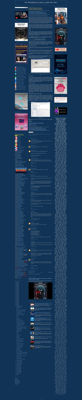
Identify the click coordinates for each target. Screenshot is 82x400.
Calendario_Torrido (57, 198)
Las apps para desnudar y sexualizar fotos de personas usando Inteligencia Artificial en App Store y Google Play (43, 303)
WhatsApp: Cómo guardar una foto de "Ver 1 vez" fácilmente (42, 307)
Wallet (63, 267)
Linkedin (57, 202)
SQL (65, 296)
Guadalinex (65, 351)
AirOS (65, 339)
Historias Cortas (20, 187)
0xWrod (64, 338)
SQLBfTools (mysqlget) (32, 124)
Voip (64, 193)
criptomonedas (61, 148)
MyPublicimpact (17, 380)
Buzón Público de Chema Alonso (21, 69)
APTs (61, 289)
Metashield (59, 209)
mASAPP (63, 278)
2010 (16, 301)
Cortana (57, 282)
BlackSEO (63, 197)
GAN (64, 225)
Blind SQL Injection (35, 134)
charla (65, 189)
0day (64, 207)
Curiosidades (63, 119)
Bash (55, 281)
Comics (60, 129)
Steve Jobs (61, 233)
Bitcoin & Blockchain (21, 233)
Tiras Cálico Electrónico (21, 216)
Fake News (56, 178)
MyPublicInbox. (60, 362)
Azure (55, 184)
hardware (59, 145)
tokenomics (56, 154)
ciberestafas (61, 174)
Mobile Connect (60, 236)
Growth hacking (59, 283)
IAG (56, 284)
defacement (60, 269)
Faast (55, 171)
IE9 (58, 232)
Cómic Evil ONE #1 (20, 220)
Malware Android (20, 240)
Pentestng (59, 326)
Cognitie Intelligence (59, 291)
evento (63, 220)
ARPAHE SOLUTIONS (20, 150)
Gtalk (58, 305)
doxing (57, 217)
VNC (58, 331)
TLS (59, 254)
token (62, 178)
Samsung (60, 260)
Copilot (60, 272)
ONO (66, 363)
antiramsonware (56, 379)
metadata (62, 162)
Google (58, 122)
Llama (55, 183)
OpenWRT (56, 366)
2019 (16, 290)
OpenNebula (65, 365)
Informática (60, 354)
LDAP (59, 178)
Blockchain (61, 142)
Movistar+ (63, 186)
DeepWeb (65, 235)
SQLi (61, 200)
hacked (60, 169)
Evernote (58, 320)
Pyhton (58, 296)
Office (57, 176)
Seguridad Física (58, 153)
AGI (65, 338)
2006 (16, 374)
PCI (58, 308)
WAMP (56, 375)
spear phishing (59, 221)
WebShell (56, 376)
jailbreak (65, 161)
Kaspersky (59, 306)
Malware (63, 125)
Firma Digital (60, 208)
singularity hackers (59, 189)
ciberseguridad (58, 121)
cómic (60, 193)
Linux (65, 128)
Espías (58, 304)
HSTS (61, 259)
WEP (60, 331)
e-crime (65, 166)
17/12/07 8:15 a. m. (34, 143)
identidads (57, 387)
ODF (63, 189)
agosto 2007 (18, 364)
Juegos (61, 152)
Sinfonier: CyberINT (20, 239)
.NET (56, 161)
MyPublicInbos (57, 362)
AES (58, 280)
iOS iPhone (56, 386)
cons (56, 159)
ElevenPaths (61, 124)
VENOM (66, 374)
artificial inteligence (57, 313)
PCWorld (45, 134)
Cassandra (64, 344)
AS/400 (60, 339)
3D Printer (63, 221)
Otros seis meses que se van (20, 313)
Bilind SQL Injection (60, 343)
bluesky (62, 379)
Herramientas (65, 146)
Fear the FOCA (18, 153)
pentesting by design (58, 389)
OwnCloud (59, 366)
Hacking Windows (20, 228)
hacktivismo (64, 194)
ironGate (60, 387)
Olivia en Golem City (21, 180)
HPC (55, 352)
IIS (59, 161)
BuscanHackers (59, 281)
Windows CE (62, 331)
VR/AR (63, 198)
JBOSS (56, 306)
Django (55, 304)
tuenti (65, 211)
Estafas (65, 136)
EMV (66, 291)
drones (60, 217)
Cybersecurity (57, 205)
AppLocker (56, 341)
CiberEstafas (19, 197)
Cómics (56, 135)
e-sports (65, 245)
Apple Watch (56, 290)
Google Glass (63, 292)
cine (58, 187)
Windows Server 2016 (21, 166)
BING (65, 152)
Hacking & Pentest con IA (21, 178)
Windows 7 (56, 149)
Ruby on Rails (61, 244)
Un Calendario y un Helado (20, 322)
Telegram (59, 172)
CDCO (56, 272)
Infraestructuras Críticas (21, 235)
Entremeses (18, 337)
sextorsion (59, 246)
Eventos (60, 118)
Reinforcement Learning (64, 327)
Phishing (56, 145)
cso (57, 269)
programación (61, 149)
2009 (16, 302)
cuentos (61, 220)
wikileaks (65, 199)
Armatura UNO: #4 (20, 211)
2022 (16, 286)
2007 (16, 305)
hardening (57, 126)
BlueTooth (65, 171)
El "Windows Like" (18, 307)
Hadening (62, 352)
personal (56, 134)
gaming (62, 172)
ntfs (60, 388)
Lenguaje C (57, 294)
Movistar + (62, 158)
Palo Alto (62, 308)
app (58, 220)
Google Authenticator (59, 222)
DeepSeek (57, 193)
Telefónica (65, 123)
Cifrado (56, 146)
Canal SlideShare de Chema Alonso (21, 86)
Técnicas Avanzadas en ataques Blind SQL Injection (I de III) (37, 12)
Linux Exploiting (20, 251)
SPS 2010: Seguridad (20, 273)
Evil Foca (61, 184)
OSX (56, 308)
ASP (55, 271)
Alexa (60, 197)
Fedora (66, 304)
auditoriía (60, 379)
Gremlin (58, 265)
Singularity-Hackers (17, 381)
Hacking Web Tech (20, 238)
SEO (59, 196)
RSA (62, 212)
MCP (63, 306)
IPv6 (63, 152)
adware (56, 187)
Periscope (65, 366)
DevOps (60, 212)
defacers (62, 314)
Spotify (65, 206)
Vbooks (56, 245)
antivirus (61, 210)
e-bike (65, 314)
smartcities (63, 257)
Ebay (55, 320)
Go (55, 265)
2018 (16, 291)
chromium (65, 313)
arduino (64, 210)
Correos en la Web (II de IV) (20, 341)
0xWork (61, 338)
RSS (59, 199)
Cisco (64, 258)
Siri (66, 200)
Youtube (56, 150)
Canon (57, 319)
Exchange (60, 304)
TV (66, 244)
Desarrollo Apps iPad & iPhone (22, 263)
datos (65, 188)
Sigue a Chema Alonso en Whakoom (22, 73)
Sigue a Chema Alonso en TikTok (21, 72)
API (63, 196)
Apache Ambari (56, 340)
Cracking (56, 162)
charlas (60, 125)
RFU (65, 367)
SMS (65, 158)
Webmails (64, 202)
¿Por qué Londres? (19, 312)
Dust (57, 199)
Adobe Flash (56, 258)
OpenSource (61, 206)
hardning (59, 385)
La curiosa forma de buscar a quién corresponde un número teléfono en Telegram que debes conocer (42, 318)
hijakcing (62, 385)
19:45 (17, 333)
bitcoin (62, 147)
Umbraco (62, 374)
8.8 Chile (18, 137)
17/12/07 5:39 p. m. (34, 246)
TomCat (63, 330)
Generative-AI (64, 135)
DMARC (59, 282)
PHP (59, 162)
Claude (66, 177)
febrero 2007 (18, 371)
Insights (63, 354)
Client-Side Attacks (20, 229)
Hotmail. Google (59, 353)
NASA (59, 363)
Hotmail (61, 205)
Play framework (62, 326)
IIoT (66, 353)
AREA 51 (18, 145)
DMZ (59, 248)
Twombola (56, 374)
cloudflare (64, 163)
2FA (64, 148)
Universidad (56, 132)
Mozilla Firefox (60, 202)
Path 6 (56, 296)
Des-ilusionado (18, 348)
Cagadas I (17, 308)
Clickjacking (56, 248)
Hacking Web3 (20, 188)
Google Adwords (64, 350)
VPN (62, 193)
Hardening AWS (20, 189)
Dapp (58, 303)
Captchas (56, 208)
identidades (64, 386)
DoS (66, 248)
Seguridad (56, 230)
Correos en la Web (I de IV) (20, 343)
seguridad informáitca (63, 279)
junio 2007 (18, 366)
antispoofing (64, 261)
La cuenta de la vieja (19, 347)
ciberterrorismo (62, 241)
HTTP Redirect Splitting (34, 265)
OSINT (63, 145)
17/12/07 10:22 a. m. (34, 196)
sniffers (64, 212)
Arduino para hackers (21, 162)
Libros (61, 123)
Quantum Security (20, 175)
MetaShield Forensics (57, 295)
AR (58, 339)
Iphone (56, 128)
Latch (61, 127)
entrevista (64, 234)
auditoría (56, 138)
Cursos (57, 125)
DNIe (55, 222)
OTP (57, 223)
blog (65, 153)
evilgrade (65, 315)
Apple (60, 130)
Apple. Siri (62, 341)
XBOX (56, 207)
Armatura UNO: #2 (20, 213)
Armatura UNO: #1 (20, 214)
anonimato (62, 183)
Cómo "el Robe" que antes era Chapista (21, 352)
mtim (58, 388)
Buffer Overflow (61, 258)
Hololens (56, 353)
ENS (64, 213)
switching (59, 289)
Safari (64, 244)
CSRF (62, 225)
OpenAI (64, 164)
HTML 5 (66, 283)
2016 (16, 294)
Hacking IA (19, 174)
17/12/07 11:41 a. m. (34, 225)
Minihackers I (20, 177)
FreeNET (62, 320)
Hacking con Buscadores (21, 270)
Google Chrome (57, 158)
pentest (57, 127)
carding (58, 268)
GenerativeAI (62, 138)
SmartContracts (64, 165)
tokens (63, 150)
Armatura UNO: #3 (20, 212)
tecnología (60, 225)
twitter (66, 138)
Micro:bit (64, 307)
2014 (16, 296)
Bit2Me (58, 184)
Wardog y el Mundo (20, 256)
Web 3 (65, 375)
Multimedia (64, 236)
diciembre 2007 (19, 306)
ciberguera (59, 314)
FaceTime (64, 282)
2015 (16, 295)
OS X (63, 232)
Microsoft (56, 137)
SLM (55, 241)
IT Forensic (19, 142)
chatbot (58, 182)
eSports (62, 315)
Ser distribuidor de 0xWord (18, 151)
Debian (57, 212)
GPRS (65, 160)
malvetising (64, 387)
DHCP (56, 303)
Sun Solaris (56, 224)
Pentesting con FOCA (21, 250)
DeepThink (64, 303)
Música (58, 141)
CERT (55, 319)
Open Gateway (57, 206)
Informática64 (64, 205)
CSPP (58, 218)
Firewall (65, 185)
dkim (55, 217)
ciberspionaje (60, 256)
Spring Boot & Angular (21, 221)
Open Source (58, 151)
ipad (59, 150)
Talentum (62, 176)
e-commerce (61, 211)
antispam (59, 207)
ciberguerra (57, 169)
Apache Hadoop (61, 271)
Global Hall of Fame (19, 330)
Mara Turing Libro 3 (20, 200)
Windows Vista (60, 146)
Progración (56, 367)
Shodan (62, 161)
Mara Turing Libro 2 (20, 201)
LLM (59, 127)
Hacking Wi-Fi (20, 205)
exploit (62, 151)
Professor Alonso (18, 154)
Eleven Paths (63, 130)
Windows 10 (64, 157)
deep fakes (60, 234)
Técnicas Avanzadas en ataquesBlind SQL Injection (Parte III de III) (36, 9)
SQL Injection (57, 139)
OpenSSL (56, 244)
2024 (16, 284)
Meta (61, 232)
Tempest (65, 237)
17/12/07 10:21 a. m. (34, 190)
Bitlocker (65, 271)
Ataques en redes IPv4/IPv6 (22, 264)
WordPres (62, 378)
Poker (64, 308)
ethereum (61, 194)
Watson (61, 375)
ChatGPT (62, 134)
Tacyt (60, 176)
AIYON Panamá (19, 148)
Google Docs (56, 351)
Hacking (40, 134)
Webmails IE (59, 376)
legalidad (60, 187)
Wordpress (57, 163)
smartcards (58, 317)
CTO (62, 281)
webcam (62, 199)
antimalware (62, 160)
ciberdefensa (64, 268)
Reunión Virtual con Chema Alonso (21, 68)
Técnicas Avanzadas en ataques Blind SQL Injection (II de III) (37, 129)
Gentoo (56, 305)
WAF (58, 245)
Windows (56, 129)
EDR (62, 272)
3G (65, 207)
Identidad (62, 128)
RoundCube (62, 328)
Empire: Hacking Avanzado (21, 215)
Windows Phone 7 (62, 377)
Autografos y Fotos (19, 319)
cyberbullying (61, 245)
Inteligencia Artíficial (61, 355)
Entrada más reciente (32, 272)
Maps (62, 284)
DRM (62, 319)
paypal (66, 269)
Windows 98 (65, 376)
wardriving (59, 270)
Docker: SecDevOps (20, 225)
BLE (65, 221)
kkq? (17, 317)
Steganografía (65, 266)
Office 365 (62, 219)
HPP (55, 293)
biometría (59, 177)
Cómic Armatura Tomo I (21, 223)
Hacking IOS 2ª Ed (20, 252)
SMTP (58, 260)
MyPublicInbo (64, 361)
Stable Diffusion (64, 260)
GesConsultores (60, 350)
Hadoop (64, 259)
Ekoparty (18, 140)
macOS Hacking (20, 232)
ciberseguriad (65, 379)
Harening (65, 352)
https (59, 175)
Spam (63, 139)
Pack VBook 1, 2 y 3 (18, 163)
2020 (16, 289)
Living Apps (59, 157)
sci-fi (56, 221)
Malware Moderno (20, 198)
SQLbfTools (39, 44)
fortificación (59, 159)
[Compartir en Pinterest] (32, 132)
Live (59, 294)
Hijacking (65, 182)
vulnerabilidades (58, 213)
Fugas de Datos (64, 187)
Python (66, 137)
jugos (61, 387)
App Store (63, 242)
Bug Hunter (19, 173)
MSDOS (62, 243)
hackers (64, 127)
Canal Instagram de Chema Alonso (21, 89)
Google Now (60, 351)
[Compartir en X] (30, 132)
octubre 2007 (18, 361)
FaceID (65, 272)
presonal (65, 390)
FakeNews (61, 185)
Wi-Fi (59, 261)
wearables (56, 338)
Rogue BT (59, 328)
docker (65, 174)
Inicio (41, 272)
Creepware (65, 302)
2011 (16, 300)
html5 (57, 246)
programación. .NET (57, 391)
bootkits (56, 278)
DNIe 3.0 (62, 282)
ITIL (57, 354)
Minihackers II (20, 176)
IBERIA (64, 353)
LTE (61, 306)
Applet (59, 290)
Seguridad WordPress (21, 236)
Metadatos (63, 132)
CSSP (62, 344)
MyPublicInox (64, 362)
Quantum (59, 170)
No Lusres (64, 363)
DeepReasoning (63, 248)
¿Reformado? (18, 318)
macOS (57, 195)
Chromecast (60, 319)
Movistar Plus (60, 188)
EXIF (66, 319)
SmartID (57, 254)
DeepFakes (65, 149)
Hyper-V (62, 305)
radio (65, 175)
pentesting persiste (63, 389)
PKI (58, 244)
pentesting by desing (58, 279)
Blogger (62, 213)
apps (55, 182)
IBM (61, 198)
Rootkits (64, 249)
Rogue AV (56, 328)
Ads (60, 242)
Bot (60, 235)
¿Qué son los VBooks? (18, 160)
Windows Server (57, 147)
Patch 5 (62, 366)
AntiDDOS (56, 247)
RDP (59, 223)
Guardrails (63, 283)
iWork (60, 278)
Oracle (56, 165)
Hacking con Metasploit (21, 226)
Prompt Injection (59, 173)
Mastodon (60, 249)
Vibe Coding (62, 254)
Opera (66, 232)
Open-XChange (59, 365)
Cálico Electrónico (18, 155)
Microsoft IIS (62, 295)
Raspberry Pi (59, 183)
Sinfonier (64, 200)
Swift (58, 330)
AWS (62, 246)
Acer (63, 339)
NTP (66, 307)
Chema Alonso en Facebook (20, 82)
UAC (56, 177)
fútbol (55, 257)
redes (59, 138)
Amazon (62, 171)
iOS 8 (66, 385)
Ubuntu (63, 166)
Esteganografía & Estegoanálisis (22, 249)
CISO (56, 218)
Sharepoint (58, 241)
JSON (63, 293)
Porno (62, 265)
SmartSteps (61, 329)
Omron (63, 364)
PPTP (55, 260)
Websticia (64, 233)
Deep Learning (61, 303)
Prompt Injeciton (60, 367)
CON (65, 150)
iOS (59, 134)
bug (60, 139)
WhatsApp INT (20, 191)
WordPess (59, 378)
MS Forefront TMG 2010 (21, 274)
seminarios (56, 280)
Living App (58, 171)
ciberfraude (56, 314)
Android (57, 130)
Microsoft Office (64, 209)
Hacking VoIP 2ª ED (20, 257)
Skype (61, 223)
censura (61, 268)
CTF (58, 272)
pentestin (65, 278)
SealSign (62, 237)
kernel (65, 224)
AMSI (62, 317)
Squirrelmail (64, 329)
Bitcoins (62, 153)
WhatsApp (59, 136)
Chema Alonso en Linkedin (20, 83)
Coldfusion (63, 291)
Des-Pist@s (18, 336)
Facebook (59, 135)
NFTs (63, 188)
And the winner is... (19, 349)
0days (66, 257)
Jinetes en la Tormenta (21, 203)
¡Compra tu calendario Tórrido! (20, 323)
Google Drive (59, 292)
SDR (63, 296)
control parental (62, 231)
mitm (55, 141)
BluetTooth (64, 343)
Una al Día (19, 271)
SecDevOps (57, 233)
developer (63, 170)
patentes (60, 257)
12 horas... (17, 332)
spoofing (57, 164)
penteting (65, 316)
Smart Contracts (65, 223)
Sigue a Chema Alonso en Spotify (21, 76)
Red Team (19, 224)
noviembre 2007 (19, 360)
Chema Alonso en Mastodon (20, 79)
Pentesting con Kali (21, 161)
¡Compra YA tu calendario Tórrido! (21, 326)
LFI (58, 249)
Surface (56, 330)
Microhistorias (20, 258)
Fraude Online (19, 269)
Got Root (19, 237)
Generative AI (57, 152)
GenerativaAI (56, 350)
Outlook (59, 237)
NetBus (61, 363)
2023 (16, 285)
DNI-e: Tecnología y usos (21, 272)
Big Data (19, 186)
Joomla (56, 209)
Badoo (66, 342)
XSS (61, 150)
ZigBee (64, 378)
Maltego (65, 294)
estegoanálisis (56, 235)
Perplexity (56, 196)
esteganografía (58, 185)
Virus (59, 230)
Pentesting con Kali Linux (21, 253)
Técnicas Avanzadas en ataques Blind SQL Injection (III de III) (37, 13)
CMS (65, 247)
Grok (66, 292)
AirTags (64, 317)
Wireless (56, 166)
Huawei (62, 353)
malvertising (56, 289)
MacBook (65, 243)
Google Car (56, 292)
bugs (65, 145)
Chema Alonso (33, 145)
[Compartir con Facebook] (31, 132)
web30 (63, 270)
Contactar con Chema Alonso (21, 67)
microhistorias (64, 169)
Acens (66, 289)
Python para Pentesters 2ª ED (22, 245)
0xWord (16, 378)
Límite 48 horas (18, 331)
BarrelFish (56, 343)
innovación (57, 142)
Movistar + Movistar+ (60, 361)
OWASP (56, 237)
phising (55, 317)
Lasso (66, 293)
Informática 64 (64, 208)
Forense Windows (20, 276)
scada (62, 217)
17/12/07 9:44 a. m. (34, 172)
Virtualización (56, 261)
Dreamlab (18, 139)
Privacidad (63, 121)
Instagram (56, 188)
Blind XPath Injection (61, 247)
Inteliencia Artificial (57, 355)
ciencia (56, 269)
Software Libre (57, 160)
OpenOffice (57, 210)
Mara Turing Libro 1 (20, 202)
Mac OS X (59, 166)
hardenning (56, 385)
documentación (57, 194)
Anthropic (61, 280)
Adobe (64, 246)
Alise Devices (58, 318)
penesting (65, 388)
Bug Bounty (19, 204)
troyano (64, 201)
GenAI (59, 128)
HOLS (60, 305)
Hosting (60, 293)
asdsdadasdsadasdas (34, 139)
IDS (55, 249)
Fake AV (63, 304)
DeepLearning (64, 195)
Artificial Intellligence (57, 342)
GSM (66, 201)
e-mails (62, 207)
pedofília (62, 388)
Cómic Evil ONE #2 (21, 217)
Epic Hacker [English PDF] (21, 247)
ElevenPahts (58, 243)
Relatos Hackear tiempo (21, 199)
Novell (60, 265)
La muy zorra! (18, 342)
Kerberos (60, 284)
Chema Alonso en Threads (20, 75)
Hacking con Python (20, 244)
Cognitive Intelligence (63, 141)
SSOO (58, 329)
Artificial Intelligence (63, 126)
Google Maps (58, 259)
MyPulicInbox (56, 363)
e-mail (65, 134)
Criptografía (57, 140)
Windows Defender (57, 377)
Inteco (65, 354)
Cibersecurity (64, 281)
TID (65, 186)
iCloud (58, 278)
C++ (66, 343)
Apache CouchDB (61, 340)
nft (55, 189)
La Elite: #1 (19, 209)
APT (64, 178)
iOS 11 (64, 385)
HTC (57, 352)
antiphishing (56, 220)
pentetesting (56, 390)
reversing (61, 196)
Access (64, 289)
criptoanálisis (57, 211)
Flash (60, 320)
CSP (60, 344)
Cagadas (63, 290)
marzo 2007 (18, 370)
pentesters (59, 195)
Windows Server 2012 (21, 261)
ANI (57, 339)
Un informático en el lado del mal (41, 2)
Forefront (56, 236)
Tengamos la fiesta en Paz (20, 338)
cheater (63, 313)
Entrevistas (59, 133)
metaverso (62, 175)
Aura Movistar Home (62, 342)
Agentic (66, 183)
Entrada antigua (50, 272)
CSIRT (58, 344)
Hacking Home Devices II (21, 179)
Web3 (65, 139)
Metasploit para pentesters (22, 260)
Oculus (61, 364)
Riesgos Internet (20, 222)
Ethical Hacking (20, 164)
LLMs (60, 132)
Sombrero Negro (20, 196)
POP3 (60, 308)
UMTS (61, 267)
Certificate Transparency (58, 302)
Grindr (62, 351)
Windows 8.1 (62, 230)
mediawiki (56, 388)
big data (61, 140)
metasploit (64, 140)
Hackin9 (58, 293)
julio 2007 (18, 365)
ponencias (60, 390)
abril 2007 (18, 369)
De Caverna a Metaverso (21, 192)
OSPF (55, 364)
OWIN (59, 364)
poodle (62, 390)
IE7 (56, 249)
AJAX (55, 339)
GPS (58, 161)
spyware (58, 242)
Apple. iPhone (65, 341)
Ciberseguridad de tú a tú (21, 193)
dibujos (66, 184)
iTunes (62, 386)
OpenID (62, 365)
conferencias (62, 122)
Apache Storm (65, 340)
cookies (64, 256)
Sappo (61, 266)
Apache (60, 154)
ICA (66, 259)
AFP (60, 317)
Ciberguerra (19, 181)
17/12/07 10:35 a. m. (34, 209)
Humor (65, 124)
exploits (56, 175)
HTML (59, 200)
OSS (57, 364)
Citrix (66, 170)
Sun (65, 219)
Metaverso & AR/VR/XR (21, 185)
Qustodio (58, 327)
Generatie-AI (65, 320)
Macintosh (62, 294)
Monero (65, 284)
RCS (60, 327)
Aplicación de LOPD (20, 275)
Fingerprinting (64, 129)
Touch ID (65, 330)
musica (63, 316)
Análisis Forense (20, 227)
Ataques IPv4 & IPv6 (21, 165)
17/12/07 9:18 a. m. (34, 156)
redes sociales (64, 159)
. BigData (59, 338)
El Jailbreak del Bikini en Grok (38, 345)
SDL (64, 328)
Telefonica (56, 267)
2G (64, 270)
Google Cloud (61, 218)
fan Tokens (62, 177)
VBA (63, 374)
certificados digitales (61, 224)
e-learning (60, 315)
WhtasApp (62, 376)
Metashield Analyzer (60, 307)
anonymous (56, 256)
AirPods (58, 271)
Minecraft (56, 361)
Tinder (59, 267)
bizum (60, 313)
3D (59, 235)
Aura (62, 136)
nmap (57, 257)
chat (55, 201)
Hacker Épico (20, 259)
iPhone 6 (56, 316)
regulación (56, 270)
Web (63, 375)
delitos (63, 269)
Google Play (61, 164)
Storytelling (19, 190)
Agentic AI (56, 200)
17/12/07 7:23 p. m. (34, 256)
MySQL (43, 134)
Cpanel (62, 302)
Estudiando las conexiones (20, 314)
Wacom (59, 375)
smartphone (61, 182)
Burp (65, 318)
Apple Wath (59, 341)
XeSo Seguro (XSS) (19, 357)
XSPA (62, 261)
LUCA (56, 136)
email (66, 256)
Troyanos (63, 173)
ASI (62, 339)
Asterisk (63, 318)
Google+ (56, 283)
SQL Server (59, 165)
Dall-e (64, 319)
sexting (57, 225)
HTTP (56, 172)
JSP (57, 284)
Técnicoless (57, 174)
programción (61, 391)
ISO (56, 354)
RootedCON (61, 296)
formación (56, 124)
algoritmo (57, 234)
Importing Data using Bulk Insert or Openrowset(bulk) (36, 123)
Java (55, 176)
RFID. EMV (63, 367)
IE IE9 (64, 151)
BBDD (66, 280)
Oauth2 (60, 219)
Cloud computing (64, 154)
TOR (63, 184)
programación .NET (59, 201)
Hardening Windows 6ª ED (21, 268)
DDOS (63, 235)
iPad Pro (60, 386)
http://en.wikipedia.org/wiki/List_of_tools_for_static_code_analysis (38, 100)
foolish (66, 220)
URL (59, 374)
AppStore (63, 280)
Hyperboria (65, 305)
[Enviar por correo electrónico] (29, 132)
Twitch (56, 331)
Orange (65, 295)
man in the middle (60, 316)
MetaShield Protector (58, 186)
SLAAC (59, 266)
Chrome (65, 172)
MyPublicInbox (17, 379)
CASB (56, 344)
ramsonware (65, 391)
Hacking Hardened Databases (33, 125)
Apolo (61, 318)
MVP (60, 232)
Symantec (60, 330)
